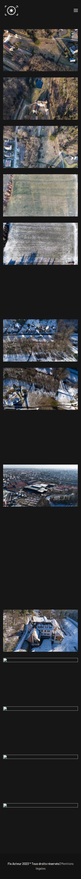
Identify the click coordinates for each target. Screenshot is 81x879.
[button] (76, 10)
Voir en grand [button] (41, 50)
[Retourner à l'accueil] (11, 10)
